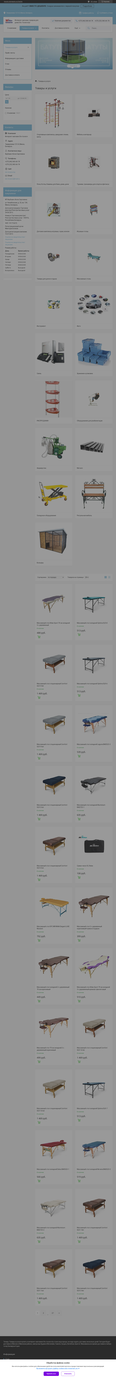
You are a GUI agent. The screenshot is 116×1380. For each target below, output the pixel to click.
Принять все (51, 1374)
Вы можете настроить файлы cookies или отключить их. (57, 1368)
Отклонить (68, 1374)
